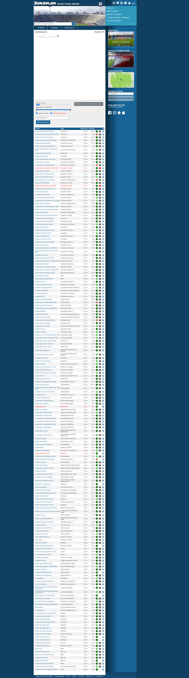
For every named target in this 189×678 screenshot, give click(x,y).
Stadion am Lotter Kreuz (42, 384)
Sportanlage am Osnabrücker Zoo (45, 189)
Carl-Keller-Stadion (40, 584)
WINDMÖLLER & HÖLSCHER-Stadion (46, 604)
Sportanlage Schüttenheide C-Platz (45, 421)
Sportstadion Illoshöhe (41, 227)
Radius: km (41, 103)
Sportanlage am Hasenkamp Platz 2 (45, 418)
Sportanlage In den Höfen (42, 598)
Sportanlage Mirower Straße (43, 347)
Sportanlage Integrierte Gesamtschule (46, 248)
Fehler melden (59, 676)
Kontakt (81, 676)
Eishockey (69, 28)
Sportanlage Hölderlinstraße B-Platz (45, 302)
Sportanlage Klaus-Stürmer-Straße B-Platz (47, 261)
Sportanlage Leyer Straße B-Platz (45, 320)
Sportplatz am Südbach (42, 557)
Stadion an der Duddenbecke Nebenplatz (47, 511)
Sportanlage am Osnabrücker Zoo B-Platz (47, 200)
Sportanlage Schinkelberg (43, 143)
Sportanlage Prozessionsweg (43, 305)
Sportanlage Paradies (41, 212)
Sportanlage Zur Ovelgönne (43, 616)
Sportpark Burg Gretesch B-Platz (44, 242)
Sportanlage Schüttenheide (43, 427)
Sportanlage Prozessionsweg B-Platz (46, 308)
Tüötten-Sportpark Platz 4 (42, 640)
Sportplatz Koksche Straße (43, 153)
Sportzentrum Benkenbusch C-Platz (45, 367)
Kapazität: (43, 107)
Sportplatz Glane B (40, 525)
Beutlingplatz (39, 607)
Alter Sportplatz (39, 610)
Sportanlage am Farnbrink (43, 379)
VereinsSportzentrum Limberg (44, 224)
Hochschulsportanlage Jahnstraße (45, 159)
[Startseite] (45, 5)
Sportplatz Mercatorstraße (42, 194)
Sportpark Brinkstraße (41, 156)
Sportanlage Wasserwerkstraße (44, 221)
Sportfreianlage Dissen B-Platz (44, 666)
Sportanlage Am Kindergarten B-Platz (46, 508)
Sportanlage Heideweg (42, 276)
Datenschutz (99, 676)
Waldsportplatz (39, 406)
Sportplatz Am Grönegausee (43, 575)
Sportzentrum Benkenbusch (43, 370)
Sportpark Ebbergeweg (42, 531)
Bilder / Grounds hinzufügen (44, 676)
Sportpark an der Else (41, 534)
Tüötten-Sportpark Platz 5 (42, 637)
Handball (54, 28)
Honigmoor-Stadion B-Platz (43, 572)
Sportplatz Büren (40, 296)
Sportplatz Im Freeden (41, 358)
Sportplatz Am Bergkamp (42, 450)
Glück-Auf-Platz (39, 376)
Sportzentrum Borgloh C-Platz (44, 468)
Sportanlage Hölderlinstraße (43, 299)
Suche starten (44, 122)
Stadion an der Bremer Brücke (44, 137)
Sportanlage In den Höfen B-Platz (45, 595)
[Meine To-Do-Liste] (118, 2)
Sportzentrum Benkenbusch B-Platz (45, 373)
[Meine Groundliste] (114, 2)
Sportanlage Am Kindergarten (44, 502)
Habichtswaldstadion (41, 441)
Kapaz (91, 129)
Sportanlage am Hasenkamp (43, 415)
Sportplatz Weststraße (41, 657)
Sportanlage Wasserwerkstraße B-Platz (46, 215)
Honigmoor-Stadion (41, 569)
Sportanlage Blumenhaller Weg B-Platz (46, 209)
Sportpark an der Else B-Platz (43, 528)
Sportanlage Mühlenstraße (43, 490)
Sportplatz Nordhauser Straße (44, 474)
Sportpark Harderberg (41, 290)
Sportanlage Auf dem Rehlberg (44, 344)
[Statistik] (126, 2)
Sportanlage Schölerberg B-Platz (45, 165)
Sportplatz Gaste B (40, 332)
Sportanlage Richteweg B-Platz (44, 546)
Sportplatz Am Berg (40, 438)
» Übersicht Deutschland (115, 107)
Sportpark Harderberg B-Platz (44, 287)
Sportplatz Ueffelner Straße (43, 634)
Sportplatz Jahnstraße (41, 660)
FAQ (68, 676)
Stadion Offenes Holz (41, 453)
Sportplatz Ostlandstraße (42, 646)
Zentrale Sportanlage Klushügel (44, 131)
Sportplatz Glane (40, 515)
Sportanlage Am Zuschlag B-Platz (45, 180)
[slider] (37, 110)
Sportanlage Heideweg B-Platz (44, 279)
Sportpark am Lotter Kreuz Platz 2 (45, 392)
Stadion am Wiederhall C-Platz (44, 505)
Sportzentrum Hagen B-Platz (43, 412)
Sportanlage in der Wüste (42, 171)
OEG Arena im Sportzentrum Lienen (45, 551)
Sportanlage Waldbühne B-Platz (44, 354)
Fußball (41, 28)
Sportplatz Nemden (40, 471)
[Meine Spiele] (122, 2)
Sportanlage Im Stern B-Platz (43, 435)
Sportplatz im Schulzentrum (43, 361)
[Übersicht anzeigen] (103, 129)
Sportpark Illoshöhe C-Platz (43, 239)
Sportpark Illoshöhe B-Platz (43, 233)
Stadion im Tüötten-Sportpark (43, 631)
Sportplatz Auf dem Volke (42, 326)
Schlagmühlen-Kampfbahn (43, 643)
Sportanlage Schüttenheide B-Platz (45, 424)
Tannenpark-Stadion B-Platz (43, 284)
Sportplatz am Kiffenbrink (42, 397)
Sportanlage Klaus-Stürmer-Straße (45, 267)
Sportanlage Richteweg (42, 537)
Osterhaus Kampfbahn (41, 192)
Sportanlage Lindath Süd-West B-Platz (46, 669)
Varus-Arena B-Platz (41, 543)
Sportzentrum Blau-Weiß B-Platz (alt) (46, 168)
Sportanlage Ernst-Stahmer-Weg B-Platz (47, 270)
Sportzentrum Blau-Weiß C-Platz (44, 186)
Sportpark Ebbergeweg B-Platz (44, 522)
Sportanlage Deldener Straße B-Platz (46, 566)
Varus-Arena (38, 540)
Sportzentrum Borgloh (41, 465)
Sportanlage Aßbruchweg (42, 619)
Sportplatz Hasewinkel (41, 255)
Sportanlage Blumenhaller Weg (44, 218)
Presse (74, 676)
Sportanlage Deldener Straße (43, 563)
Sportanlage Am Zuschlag (42, 203)
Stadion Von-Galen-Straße (43, 317)
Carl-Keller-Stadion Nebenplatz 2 (45, 601)
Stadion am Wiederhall (42, 496)
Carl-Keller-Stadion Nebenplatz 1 (45, 581)
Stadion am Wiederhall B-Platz (44, 499)
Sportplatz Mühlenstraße (42, 651)
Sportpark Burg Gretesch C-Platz (44, 230)
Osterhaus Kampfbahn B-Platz (44, 177)
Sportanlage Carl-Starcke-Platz (44, 654)
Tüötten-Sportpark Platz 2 (42, 628)
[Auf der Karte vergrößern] (103, 131)
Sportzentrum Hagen (41, 409)
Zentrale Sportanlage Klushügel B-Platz (47, 134)
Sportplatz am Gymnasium (43, 484)
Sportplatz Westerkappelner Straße (45, 381)
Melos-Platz (38, 649)
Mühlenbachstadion (41, 487)
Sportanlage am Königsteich (43, 444)
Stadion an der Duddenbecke (43, 518)
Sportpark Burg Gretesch (42, 236)
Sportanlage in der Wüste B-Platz (45, 197)
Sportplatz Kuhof (40, 395)
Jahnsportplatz (39, 578)
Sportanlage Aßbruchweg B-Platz (45, 622)
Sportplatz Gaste (40, 329)
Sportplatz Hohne (40, 560)
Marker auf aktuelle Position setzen (89, 104)
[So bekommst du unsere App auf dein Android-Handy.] (120, 113)
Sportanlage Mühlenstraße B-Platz (45, 493)
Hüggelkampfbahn (40, 311)
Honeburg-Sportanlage (42, 245)
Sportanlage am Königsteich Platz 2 (45, 456)
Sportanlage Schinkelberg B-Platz (45, 146)
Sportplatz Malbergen (41, 314)
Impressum (89, 676)
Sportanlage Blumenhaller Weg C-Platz (46, 206)
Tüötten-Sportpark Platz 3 (42, 625)
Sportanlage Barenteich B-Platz (44, 258)
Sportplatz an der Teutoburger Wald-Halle (47, 335)
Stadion (37, 129)
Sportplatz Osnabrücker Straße (44, 480)
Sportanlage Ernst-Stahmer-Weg (44, 273)
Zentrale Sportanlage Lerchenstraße (46, 140)
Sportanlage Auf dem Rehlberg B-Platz (46, 338)
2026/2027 (121, 60)
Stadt (62, 129)
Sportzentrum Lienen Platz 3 (43, 548)
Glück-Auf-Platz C (40, 364)
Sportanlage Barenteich (42, 264)
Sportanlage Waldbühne (42, 350)
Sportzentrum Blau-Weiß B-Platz (44, 174)
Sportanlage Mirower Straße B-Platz (45, 341)
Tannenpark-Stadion (41, 293)
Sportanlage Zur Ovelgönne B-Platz (45, 613)
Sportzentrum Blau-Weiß (42, 183)
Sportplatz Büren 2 (40, 281)
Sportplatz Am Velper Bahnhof (44, 477)
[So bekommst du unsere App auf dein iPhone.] (124, 113)
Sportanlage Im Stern (41, 431)
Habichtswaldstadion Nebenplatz (45, 459)
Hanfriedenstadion (40, 462)
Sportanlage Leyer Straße (42, 323)
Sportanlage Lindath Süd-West (44, 663)
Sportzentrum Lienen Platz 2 (43, 554)
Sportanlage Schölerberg (42, 162)
